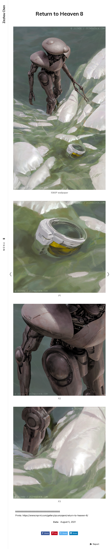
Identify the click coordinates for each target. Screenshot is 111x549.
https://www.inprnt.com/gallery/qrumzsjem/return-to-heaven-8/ (55, 515)
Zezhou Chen (4, 14)
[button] (94, 544)
